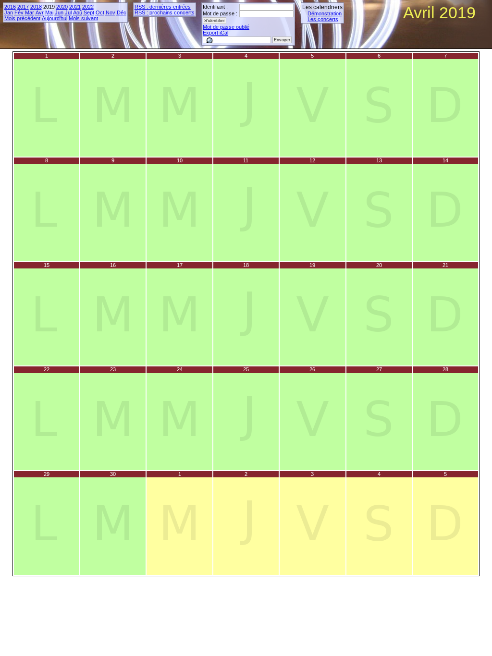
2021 (75, 7)
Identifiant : (215, 7)
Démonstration (325, 13)
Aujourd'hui (54, 18)
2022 (88, 7)
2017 (23, 7)
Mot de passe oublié (226, 27)
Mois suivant (83, 18)
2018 (36, 7)
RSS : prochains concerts (165, 12)
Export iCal (215, 33)
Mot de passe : (220, 13)
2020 (62, 7)
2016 (10, 7)
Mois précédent (22, 18)
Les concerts (323, 19)
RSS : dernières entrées (163, 7)
